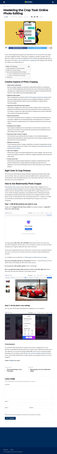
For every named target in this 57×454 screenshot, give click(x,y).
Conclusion (9, 77)
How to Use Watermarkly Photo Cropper (16, 72)
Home (4, 6)
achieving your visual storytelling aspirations (34, 353)
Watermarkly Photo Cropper (12, 187)
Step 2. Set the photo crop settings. (17, 75)
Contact (11, 449)
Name (6, 401)
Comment (7, 384)
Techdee (11, 360)
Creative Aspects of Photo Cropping (15, 68)
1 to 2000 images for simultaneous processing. (34, 257)
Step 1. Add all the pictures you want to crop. (19, 73)
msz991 (6, 16)
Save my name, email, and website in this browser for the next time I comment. (23, 414)
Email (6, 407)
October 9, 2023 (14, 16)
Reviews (8, 6)
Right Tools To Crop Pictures (14, 70)
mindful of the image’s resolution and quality (36, 97)
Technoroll (5, 449)
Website (31, 407)
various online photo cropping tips (27, 60)
